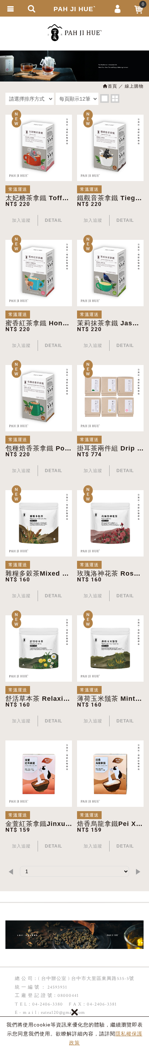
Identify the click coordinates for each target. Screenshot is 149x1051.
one (104, 98)
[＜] (10, 871)
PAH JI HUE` (75, 9)
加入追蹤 (21, 220)
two (115, 98)
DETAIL (53, 220)
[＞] (138, 871)
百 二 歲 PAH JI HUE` (74, 32)
